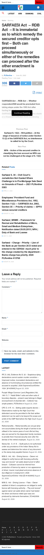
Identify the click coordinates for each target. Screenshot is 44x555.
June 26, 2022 (21, 75)
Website (5, 340)
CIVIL (39, 13)
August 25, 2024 (8, 261)
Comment (6, 287)
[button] (42, 2)
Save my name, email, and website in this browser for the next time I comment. (21, 352)
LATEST (11, 13)
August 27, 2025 (8, 213)
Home (4, 20)
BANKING (29, 13)
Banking (10, 20)
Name (5, 317)
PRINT (39, 92)
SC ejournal (6, 539)
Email (5, 329)
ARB (20, 13)
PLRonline (8, 75)
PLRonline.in (11, 537)
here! (19, 553)
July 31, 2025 (7, 236)
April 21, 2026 (7, 191)
